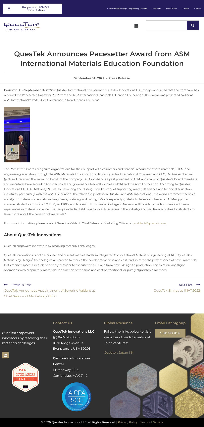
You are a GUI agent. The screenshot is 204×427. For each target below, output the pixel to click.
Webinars (157, 9)
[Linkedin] (5, 355)
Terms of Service (151, 422)
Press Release (119, 78)
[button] (136, 26)
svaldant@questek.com (149, 223)
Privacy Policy (128, 422)
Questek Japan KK (118, 352)
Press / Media (171, 9)
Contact (197, 9)
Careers (186, 9)
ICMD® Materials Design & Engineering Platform (127, 9)
